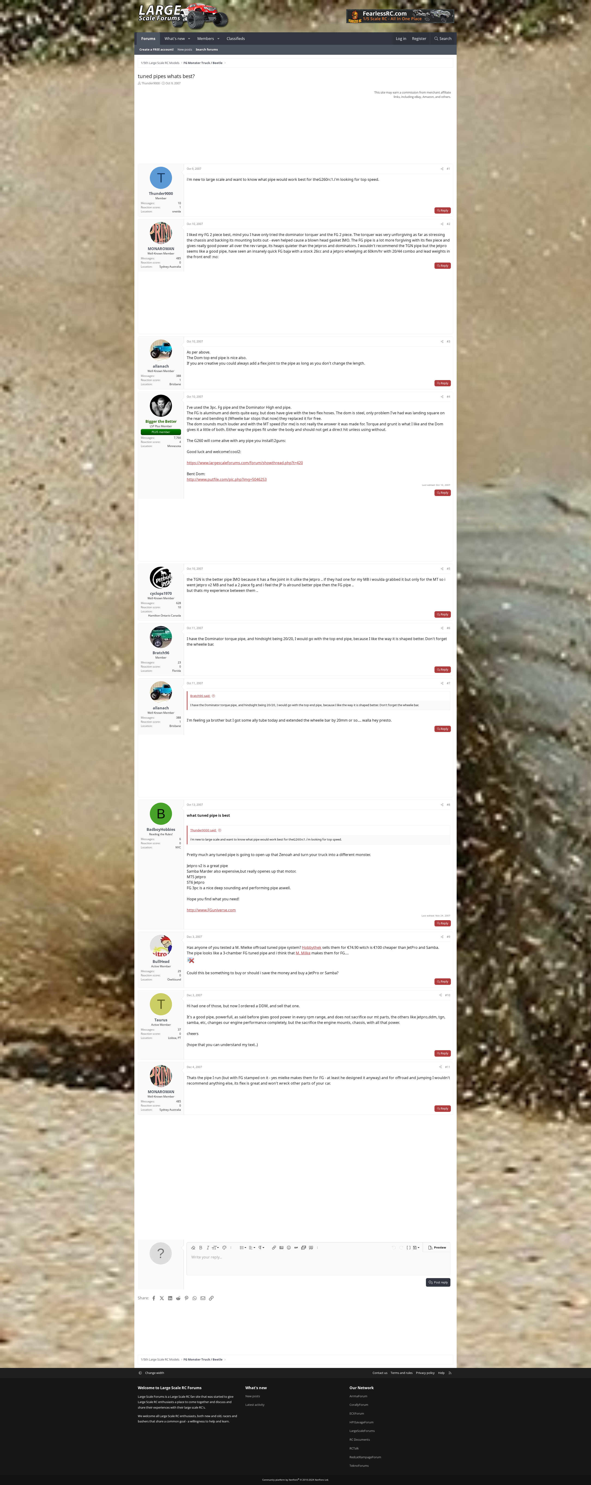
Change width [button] (154, 1373)
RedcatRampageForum (365, 1457)
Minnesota (174, 446)
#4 (448, 397)
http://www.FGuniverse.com (211, 910)
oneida (176, 211)
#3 (448, 341)
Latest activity (255, 1405)
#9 (448, 937)
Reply (444, 210)
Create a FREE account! (156, 49)
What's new (175, 38)
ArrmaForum (358, 1396)
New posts (185, 49)
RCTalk (354, 1448)
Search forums (207, 49)
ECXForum (357, 1413)
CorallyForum (359, 1405)
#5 (448, 569)
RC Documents (360, 1439)
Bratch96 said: (200, 696)
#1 (448, 169)
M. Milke (303, 953)
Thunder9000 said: (203, 830)
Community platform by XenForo (295, 1479)
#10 (447, 995)
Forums (148, 38)
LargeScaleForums (362, 1431)
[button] (189, 38)
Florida (176, 671)
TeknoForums (359, 1466)
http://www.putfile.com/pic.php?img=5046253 (227, 479)
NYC (178, 847)
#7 (448, 683)
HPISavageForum (362, 1422)
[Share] (442, 169)
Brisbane (175, 384)
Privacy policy (425, 1373)
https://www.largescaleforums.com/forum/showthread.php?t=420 (245, 462)
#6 (448, 628)
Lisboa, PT (174, 1038)
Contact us (380, 1373)
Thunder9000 (151, 83)
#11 (447, 1067)
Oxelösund (174, 979)
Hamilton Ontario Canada (164, 615)
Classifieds (236, 38)
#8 (448, 805)
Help (441, 1373)
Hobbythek (311, 947)
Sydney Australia (170, 267)
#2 (448, 224)
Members (205, 38)
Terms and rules (402, 1373)
